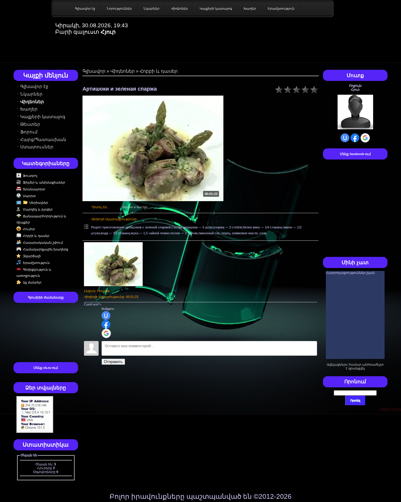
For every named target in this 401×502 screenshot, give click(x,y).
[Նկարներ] (113, 264)
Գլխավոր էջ (85, 8)
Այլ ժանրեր (32, 282)
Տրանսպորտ (34, 189)
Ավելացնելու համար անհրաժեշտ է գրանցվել (355, 366)
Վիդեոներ (179, 8)
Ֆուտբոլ (30, 175)
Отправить (113, 361)
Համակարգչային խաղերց (45, 249)
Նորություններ (119, 8)
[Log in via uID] (106, 315)
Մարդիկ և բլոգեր (38, 209)
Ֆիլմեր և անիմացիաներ (44, 182)
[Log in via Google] (106, 333)
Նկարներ (151, 8)
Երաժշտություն (281, 8)
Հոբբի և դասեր (36, 236)
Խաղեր (250, 8)
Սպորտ (29, 196)
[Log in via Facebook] (106, 324)
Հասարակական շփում (43, 242)
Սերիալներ (38, 202)
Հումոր (29, 229)
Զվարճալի (32, 256)
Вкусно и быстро (134, 207)
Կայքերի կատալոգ (216, 8)
